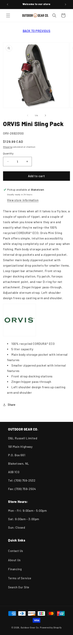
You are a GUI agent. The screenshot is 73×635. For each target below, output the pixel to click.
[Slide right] (45, 115)
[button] (8, 15)
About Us (14, 560)
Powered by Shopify (51, 627)
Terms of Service (19, 578)
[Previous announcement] (7, 4)
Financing (15, 569)
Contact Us (15, 551)
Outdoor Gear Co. (30, 627)
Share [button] (12, 404)
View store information (23, 200)
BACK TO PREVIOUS (36, 31)
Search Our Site (18, 587)
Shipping (7, 147)
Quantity (8, 153)
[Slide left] (27, 115)
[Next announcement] (65, 4)
